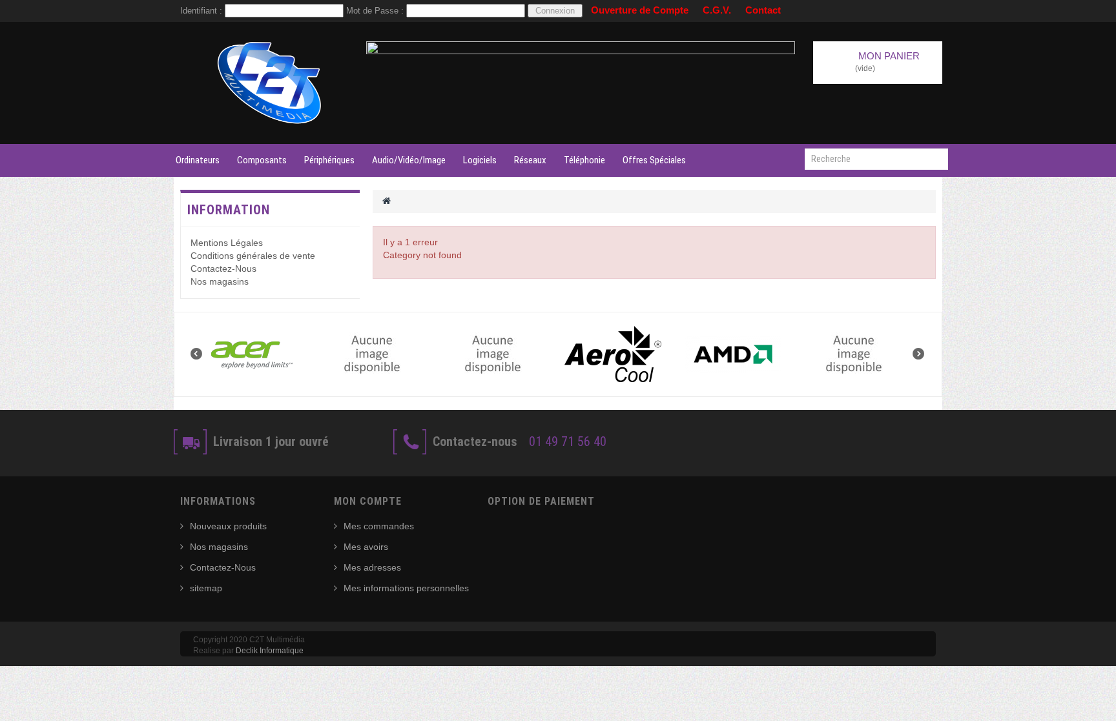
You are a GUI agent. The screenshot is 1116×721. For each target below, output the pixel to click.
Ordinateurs (198, 160)
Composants (262, 160)
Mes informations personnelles (406, 588)
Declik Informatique (270, 650)
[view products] (257, 354)
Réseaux (530, 160)
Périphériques (329, 160)
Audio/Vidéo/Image (409, 160)
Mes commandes (379, 526)
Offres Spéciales (654, 160)
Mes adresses (372, 567)
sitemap (206, 588)
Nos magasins (220, 281)
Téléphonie (584, 160)
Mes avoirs (366, 547)
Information (228, 210)
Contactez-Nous (223, 268)
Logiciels (480, 160)
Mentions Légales (227, 243)
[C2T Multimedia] (270, 83)
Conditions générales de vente (253, 255)
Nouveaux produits (228, 526)
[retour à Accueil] (386, 201)
